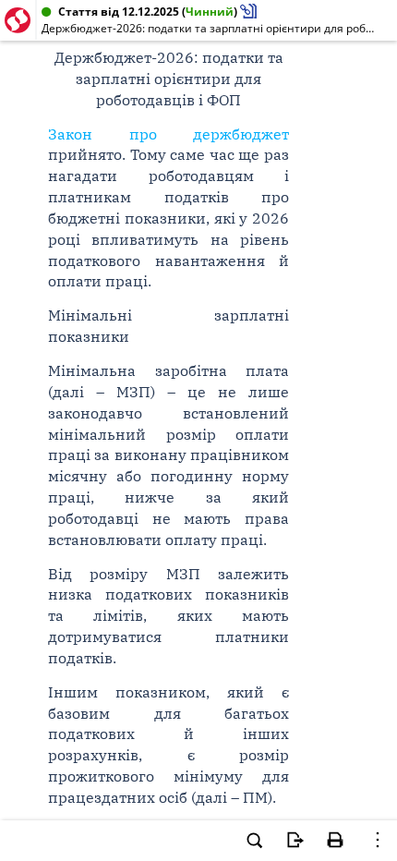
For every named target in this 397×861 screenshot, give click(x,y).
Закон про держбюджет (168, 134)
